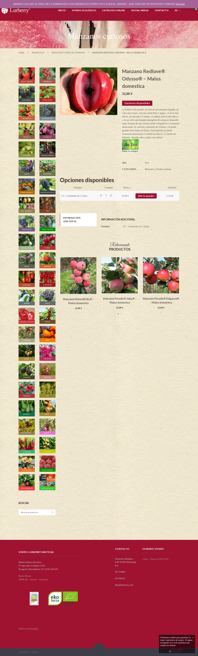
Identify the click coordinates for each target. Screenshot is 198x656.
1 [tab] (118, 313)
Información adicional (72, 220)
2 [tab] (121, 313)
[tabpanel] (78, 283)
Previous (55, 286)
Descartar (180, 4)
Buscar (53, 512)
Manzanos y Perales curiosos (68, 53)
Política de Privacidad (28, 629)
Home (21, 53)
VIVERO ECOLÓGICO (84, 10)
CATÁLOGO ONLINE (113, 10)
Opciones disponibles (137, 103)
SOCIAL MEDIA (140, 10)
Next (183, 286)
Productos (38, 53)
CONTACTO (162, 10)
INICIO (62, 10)
